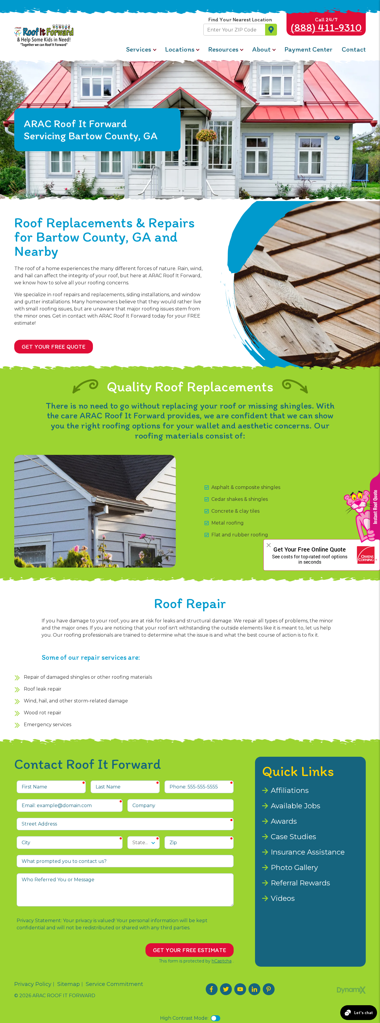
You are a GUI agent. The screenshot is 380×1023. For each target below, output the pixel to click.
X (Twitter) (226, 989)
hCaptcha (222, 961)
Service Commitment (114, 984)
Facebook (212, 989)
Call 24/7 (326, 25)
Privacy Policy (32, 984)
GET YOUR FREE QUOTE (54, 346)
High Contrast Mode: (184, 1018)
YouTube (240, 989)
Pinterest (269, 989)
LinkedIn (254, 989)
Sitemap (68, 984)
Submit (271, 30)
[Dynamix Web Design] (351, 990)
